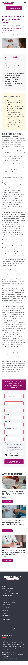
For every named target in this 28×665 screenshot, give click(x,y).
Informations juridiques (13, 25)
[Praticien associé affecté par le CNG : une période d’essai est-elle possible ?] (14, 536)
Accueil (4, 25)
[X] (9, 35)
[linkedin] (14, 629)
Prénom (7, 407)
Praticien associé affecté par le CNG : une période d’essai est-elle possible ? (13, 552)
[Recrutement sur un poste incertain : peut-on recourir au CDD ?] (14, 476)
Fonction (7, 414)
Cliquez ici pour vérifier (16, 455)
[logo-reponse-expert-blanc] (12, 575)
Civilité (6, 392)
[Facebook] (5, 35)
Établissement (8, 435)
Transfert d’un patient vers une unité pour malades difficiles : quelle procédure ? (13, 522)
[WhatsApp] (17, 35)
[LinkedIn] (13, 35)
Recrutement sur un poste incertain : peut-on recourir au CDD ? (13, 493)
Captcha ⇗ (19, 456)
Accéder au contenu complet (14, 461)
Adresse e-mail (9, 428)
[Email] (21, 35)
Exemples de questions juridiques (11, 27)
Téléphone (7, 421)
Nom (6, 400)
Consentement (7, 595)
